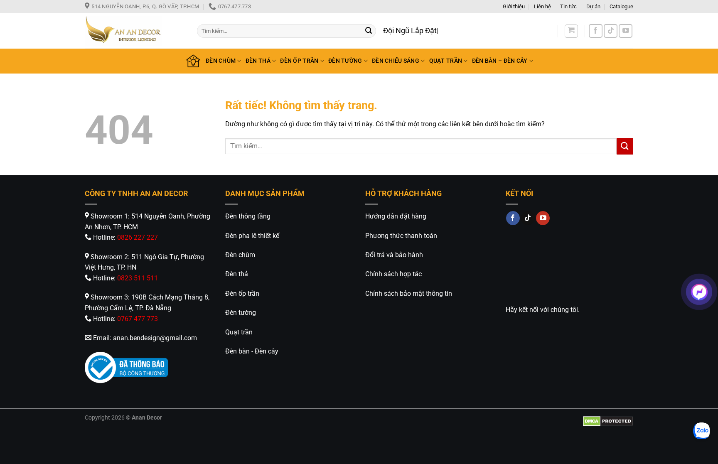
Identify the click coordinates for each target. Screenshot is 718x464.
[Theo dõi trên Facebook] (595, 31)
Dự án (593, 6)
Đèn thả (236, 274)
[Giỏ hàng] (571, 31)
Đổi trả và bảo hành (394, 255)
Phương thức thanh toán (401, 236)
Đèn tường (240, 313)
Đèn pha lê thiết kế (252, 236)
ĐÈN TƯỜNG (345, 60)
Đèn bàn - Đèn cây (251, 351)
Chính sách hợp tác (393, 274)
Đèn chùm (240, 255)
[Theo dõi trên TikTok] (610, 31)
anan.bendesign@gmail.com (155, 338)
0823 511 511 (137, 278)
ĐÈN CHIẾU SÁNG (395, 60)
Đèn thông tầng (247, 216)
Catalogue (621, 6)
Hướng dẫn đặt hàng (395, 216)
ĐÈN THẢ (258, 60)
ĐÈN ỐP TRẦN (299, 60)
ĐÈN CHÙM (221, 60)
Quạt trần (239, 332)
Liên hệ (542, 6)
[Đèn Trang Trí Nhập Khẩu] (134, 31)
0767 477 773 (137, 319)
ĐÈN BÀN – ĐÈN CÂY (500, 60)
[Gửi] (368, 31)
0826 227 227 (137, 237)
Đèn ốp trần (242, 293)
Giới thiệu (514, 6)
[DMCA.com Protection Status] (608, 420)
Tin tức (568, 6)
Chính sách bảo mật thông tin (408, 293)
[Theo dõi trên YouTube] (625, 31)
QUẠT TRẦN (445, 60)
